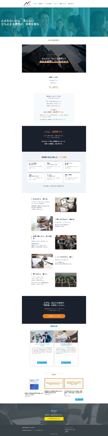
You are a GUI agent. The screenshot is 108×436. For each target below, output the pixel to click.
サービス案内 (48, 3)
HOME (35, 3)
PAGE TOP (105, 422)
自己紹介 (40, 3)
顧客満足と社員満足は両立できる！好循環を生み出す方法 (54, 391)
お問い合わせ (71, 3)
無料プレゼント (63, 3)
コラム (55, 3)
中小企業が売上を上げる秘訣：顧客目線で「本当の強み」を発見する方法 (73, 392)
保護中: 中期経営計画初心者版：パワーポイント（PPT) (34, 394)
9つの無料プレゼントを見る (54, 316)
